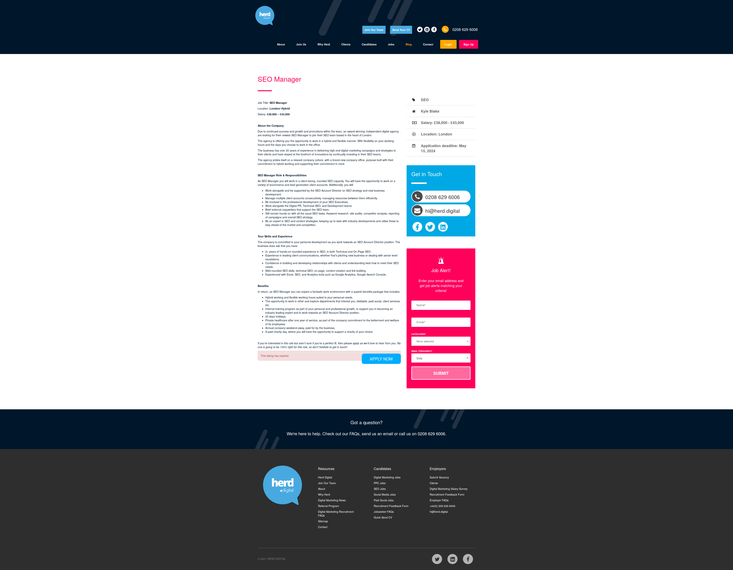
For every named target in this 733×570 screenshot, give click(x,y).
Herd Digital (325, 477)
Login (448, 44)
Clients (345, 44)
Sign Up (468, 44)
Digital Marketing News (332, 500)
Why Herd (323, 44)
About (281, 44)
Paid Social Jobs (384, 500)
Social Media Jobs (385, 494)
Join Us (301, 44)
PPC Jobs (380, 483)
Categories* (418, 334)
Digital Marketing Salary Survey (448, 489)
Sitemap (323, 521)
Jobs (391, 44)
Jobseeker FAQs (384, 512)
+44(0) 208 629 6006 (442, 506)
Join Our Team (373, 30)
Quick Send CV (383, 517)
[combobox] (441, 358)
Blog (409, 44)
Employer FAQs (439, 500)
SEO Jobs (380, 489)
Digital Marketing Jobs (387, 477)
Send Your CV (401, 30)
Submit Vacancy (439, 477)
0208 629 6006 (465, 29)
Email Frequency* (421, 351)
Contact (428, 44)
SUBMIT (441, 373)
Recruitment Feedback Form (391, 506)
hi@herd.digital (439, 512)
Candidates (369, 44)
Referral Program (328, 506)
